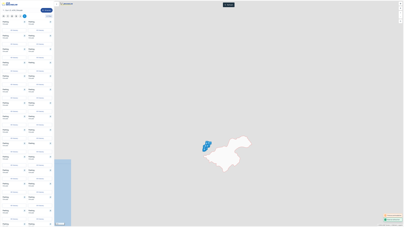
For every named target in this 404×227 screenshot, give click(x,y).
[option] (3, 16)
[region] (228, 113)
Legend (400, 225)
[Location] (400, 21)
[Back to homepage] (10, 4)
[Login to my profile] (400, 3)
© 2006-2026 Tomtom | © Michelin (387, 225)
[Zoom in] (400, 13)
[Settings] (400, 8)
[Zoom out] (400, 16)
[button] (208, 145)
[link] (392, 215)
